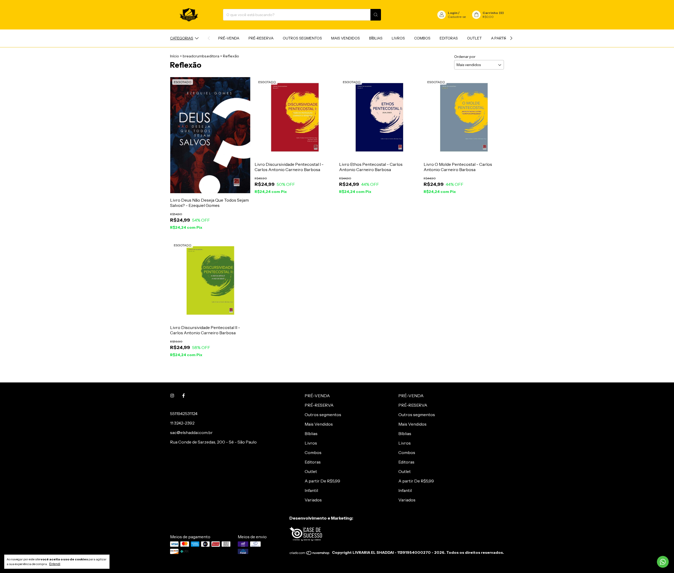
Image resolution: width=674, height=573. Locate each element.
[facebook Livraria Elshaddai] (183, 395)
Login (453, 13)
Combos (422, 38)
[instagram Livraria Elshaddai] (172, 395)
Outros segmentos (302, 38)
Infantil (311, 490)
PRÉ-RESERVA (261, 38)
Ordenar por (464, 56)
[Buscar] (375, 15)
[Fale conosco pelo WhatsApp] (663, 562)
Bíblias (376, 38)
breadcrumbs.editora (201, 56)
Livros (398, 38)
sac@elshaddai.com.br (191, 432)
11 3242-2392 (182, 423)
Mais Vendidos (345, 38)
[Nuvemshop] (309, 553)
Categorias (181, 38)
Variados (313, 499)
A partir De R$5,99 (322, 481)
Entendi (54, 564)
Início (174, 56)
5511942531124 (183, 413)
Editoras (449, 38)
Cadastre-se (457, 17)
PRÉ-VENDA (228, 38)
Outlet (474, 38)
